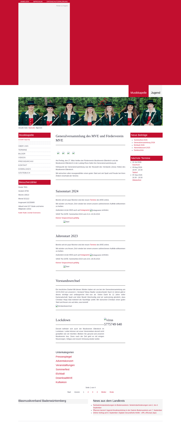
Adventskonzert (64, 361)
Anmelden (25, 1)
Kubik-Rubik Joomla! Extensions (29, 213)
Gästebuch (24, 173)
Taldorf (135, 172)
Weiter (103, 392)
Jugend (155, 92)
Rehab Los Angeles (62, 6)
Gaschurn (136, 165)
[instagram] (157, 3)
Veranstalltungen (65, 365)
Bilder (21, 154)
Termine (22, 150)
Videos (22, 158)
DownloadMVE (64, 378)
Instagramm (85, 210)
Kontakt (22, 165)
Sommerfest (62, 369)
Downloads (24, 169)
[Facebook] (160, 3)
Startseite (31, 128)
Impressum (37, 1)
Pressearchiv (26, 161)
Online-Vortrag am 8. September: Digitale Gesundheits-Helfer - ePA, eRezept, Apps (125, 413)
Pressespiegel (64, 356)
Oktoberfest (136, 180)
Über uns (23, 146)
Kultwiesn (61, 382)
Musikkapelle (139, 92)
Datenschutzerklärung (57, 1)
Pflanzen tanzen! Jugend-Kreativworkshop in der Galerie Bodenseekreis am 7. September (127, 410)
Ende (112, 392)
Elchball (60, 373)
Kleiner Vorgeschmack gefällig (67, 218)
